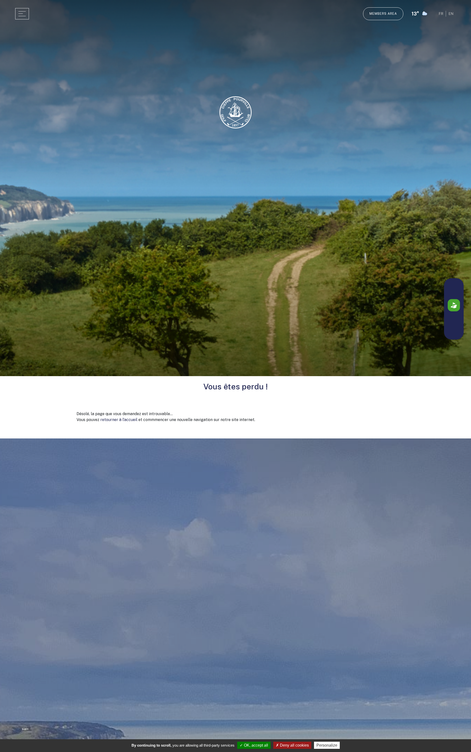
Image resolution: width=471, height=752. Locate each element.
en (450, 14)
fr (441, 14)
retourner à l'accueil (118, 419)
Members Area (383, 13)
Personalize (326, 745)
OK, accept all (255, 745)
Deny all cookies (294, 745)
